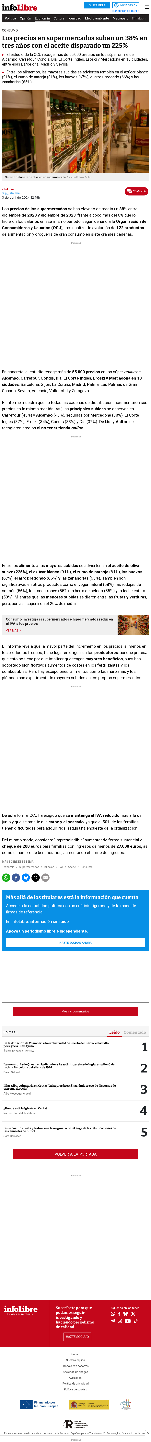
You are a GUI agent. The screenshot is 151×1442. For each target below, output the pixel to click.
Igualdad (74, 18)
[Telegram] (113, 1321)
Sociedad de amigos (75, 1371)
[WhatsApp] (113, 1314)
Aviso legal (75, 1377)
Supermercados (29, 867)
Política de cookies (75, 1389)
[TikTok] (136, 1321)
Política (10, 18)
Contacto (75, 1354)
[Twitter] (133, 1314)
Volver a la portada (76, 1154)
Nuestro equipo (75, 1360)
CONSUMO (10, 30)
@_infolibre (12, 193)
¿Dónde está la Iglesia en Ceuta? (25, 1108)
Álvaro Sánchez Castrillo (19, 1051)
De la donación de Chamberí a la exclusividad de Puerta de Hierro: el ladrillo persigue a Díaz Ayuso (56, 1044)
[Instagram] (120, 1321)
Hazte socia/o (77, 1337)
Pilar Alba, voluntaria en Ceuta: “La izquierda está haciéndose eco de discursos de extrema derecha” (60, 1087)
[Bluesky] (125, 1314)
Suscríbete (97, 5)
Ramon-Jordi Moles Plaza (20, 1113)
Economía (42, 18)
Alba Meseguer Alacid (17, 1093)
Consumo (87, 867)
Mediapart (120, 18)
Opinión (25, 18)
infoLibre (8, 189)
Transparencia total (125, 10)
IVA (61, 867)
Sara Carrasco (12, 1136)
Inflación (49, 867)
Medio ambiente (97, 18)
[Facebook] (119, 1314)
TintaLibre (139, 18)
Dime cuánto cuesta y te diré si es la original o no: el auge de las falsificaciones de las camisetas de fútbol (60, 1129)
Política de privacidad (76, 1383)
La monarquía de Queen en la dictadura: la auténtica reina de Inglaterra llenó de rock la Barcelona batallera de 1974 (59, 1066)
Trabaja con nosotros (76, 1366)
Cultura (59, 18)
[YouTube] (128, 1321)
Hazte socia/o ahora (75, 943)
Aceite (72, 867)
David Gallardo (12, 1072)
